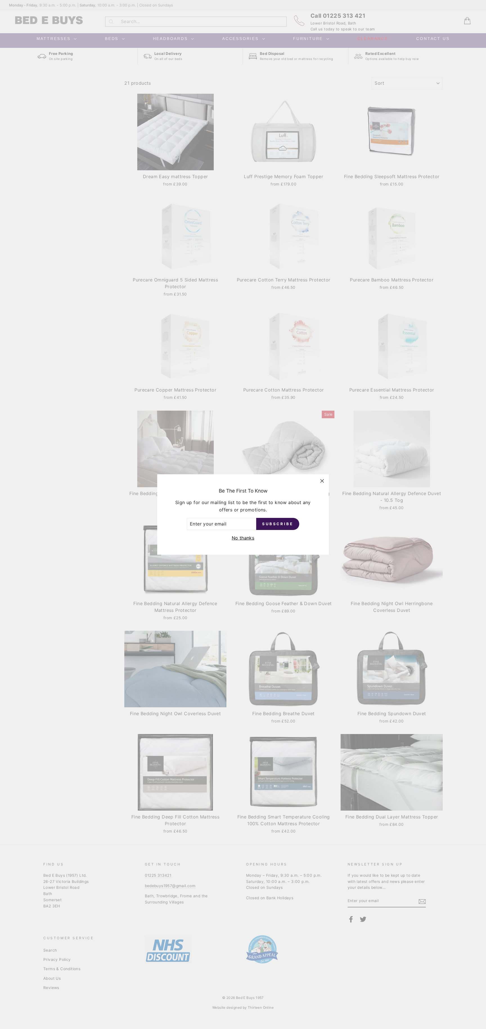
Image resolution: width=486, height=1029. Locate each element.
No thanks (243, 538)
